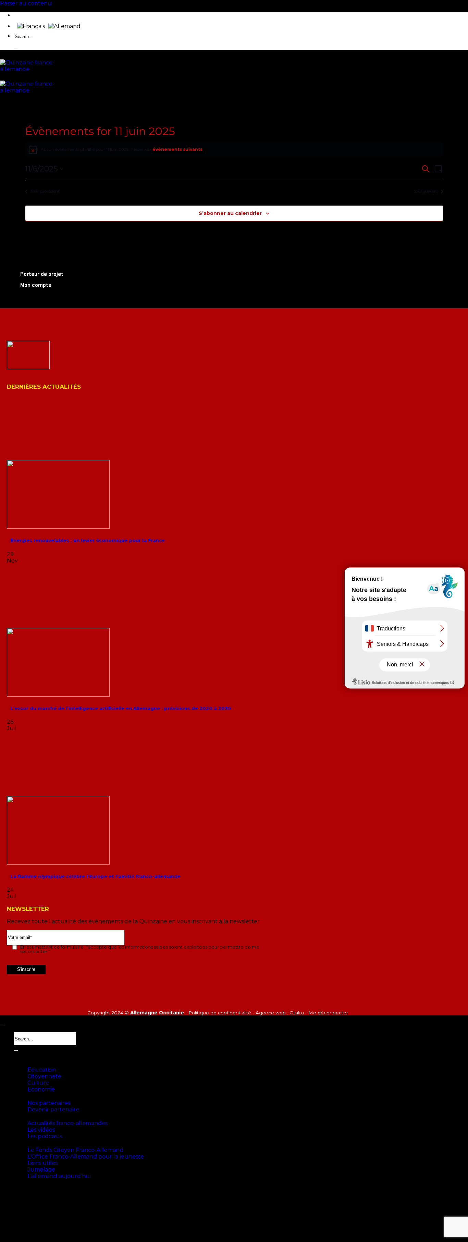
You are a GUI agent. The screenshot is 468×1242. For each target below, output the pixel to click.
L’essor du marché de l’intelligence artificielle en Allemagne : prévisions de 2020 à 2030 (120, 708)
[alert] (234, 149)
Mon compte (29, 1203)
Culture (38, 1083)
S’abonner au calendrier (230, 213)
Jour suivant (426, 191)
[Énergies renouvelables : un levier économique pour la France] (58, 526)
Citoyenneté (44, 1076)
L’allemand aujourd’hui (59, 1176)
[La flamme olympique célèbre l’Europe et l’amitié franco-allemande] (58, 862)
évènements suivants (178, 149)
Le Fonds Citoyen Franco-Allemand (75, 1150)
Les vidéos (41, 1129)
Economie (41, 1089)
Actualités (27, 1116)
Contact (24, 1183)
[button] (28, 1226)
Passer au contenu (26, 3)
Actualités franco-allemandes (67, 1123)
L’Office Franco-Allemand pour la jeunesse (85, 1156)
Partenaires (28, 1096)
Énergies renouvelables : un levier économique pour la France (87, 540)
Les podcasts (44, 1136)
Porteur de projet (35, 1192)
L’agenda (25, 1063)
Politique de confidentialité (219, 1012)
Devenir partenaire (53, 1109)
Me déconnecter (328, 1012)
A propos (25, 1055)
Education (41, 1069)
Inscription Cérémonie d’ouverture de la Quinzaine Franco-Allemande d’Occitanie (115, 1212)
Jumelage (41, 1169)
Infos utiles (28, 1143)
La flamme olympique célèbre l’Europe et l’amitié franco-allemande (95, 876)
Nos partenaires (48, 1103)
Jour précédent (45, 191)
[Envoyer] (16, 48)
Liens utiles (42, 1163)
